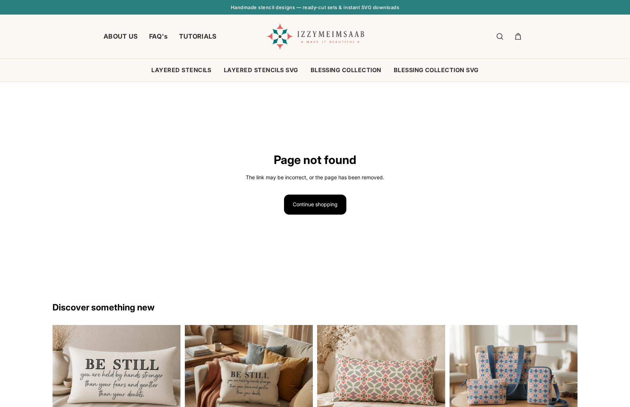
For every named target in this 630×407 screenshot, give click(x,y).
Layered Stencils (181, 70)
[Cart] (518, 36)
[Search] (499, 36)
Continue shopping (315, 204)
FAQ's (158, 36)
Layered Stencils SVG (261, 70)
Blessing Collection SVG (436, 70)
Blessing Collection (346, 70)
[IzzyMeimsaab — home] (315, 36)
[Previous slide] (196, 380)
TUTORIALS (198, 36)
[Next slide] (302, 380)
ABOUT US (121, 36)
